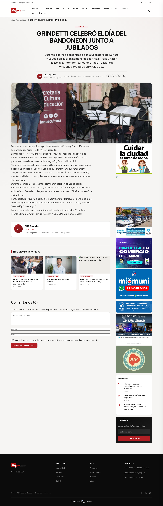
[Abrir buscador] (149, 10)
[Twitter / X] (146, 2)
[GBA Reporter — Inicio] (19, 11)
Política (60, 8)
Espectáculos (111, 8)
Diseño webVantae (81, 501)
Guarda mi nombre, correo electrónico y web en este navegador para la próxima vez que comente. (56, 340)
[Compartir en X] (113, 76)
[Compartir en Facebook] (108, 76)
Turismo (125, 8)
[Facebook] (141, 2)
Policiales (73, 8)
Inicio (35, 8)
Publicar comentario (24, 345)
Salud (85, 8)
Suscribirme (134, 438)
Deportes (95, 8)
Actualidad (47, 8)
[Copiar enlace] (124, 76)
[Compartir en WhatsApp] (118, 76)
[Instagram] (150, 2)
